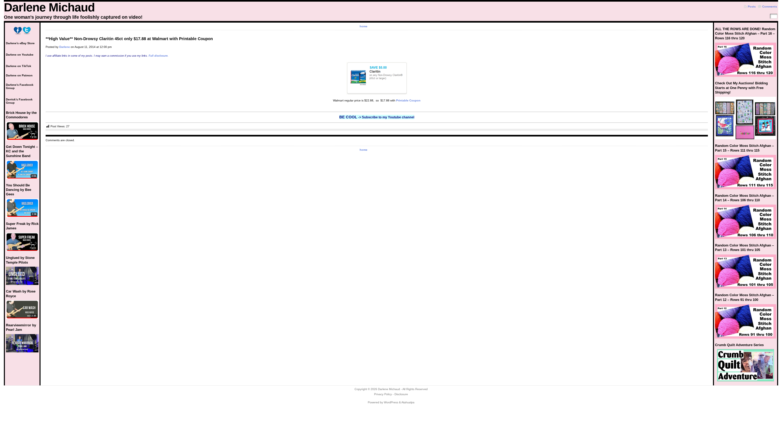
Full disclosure (158, 55)
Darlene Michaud (49, 7)
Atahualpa (407, 402)
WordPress (391, 402)
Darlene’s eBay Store (20, 43)
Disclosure (401, 394)
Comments (769, 6)
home (363, 26)
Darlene (64, 46)
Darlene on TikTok (18, 66)
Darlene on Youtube (19, 54)
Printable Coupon (408, 100)
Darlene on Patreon (19, 75)
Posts (752, 6)
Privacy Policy (383, 394)
